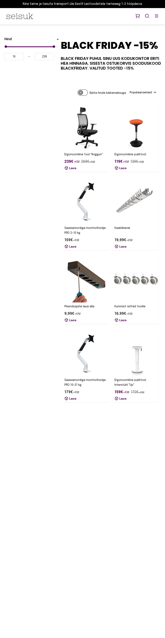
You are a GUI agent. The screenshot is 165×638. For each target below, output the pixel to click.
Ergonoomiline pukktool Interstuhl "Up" (130, 382)
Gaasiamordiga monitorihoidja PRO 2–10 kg (85, 230)
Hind (8, 39)
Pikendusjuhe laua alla (79, 306)
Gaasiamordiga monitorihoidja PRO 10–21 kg (85, 382)
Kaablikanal (122, 228)
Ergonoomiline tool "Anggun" (83, 154)
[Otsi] (147, 16)
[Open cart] (137, 16)
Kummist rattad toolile (129, 306)
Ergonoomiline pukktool (130, 154)
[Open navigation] (156, 16)
